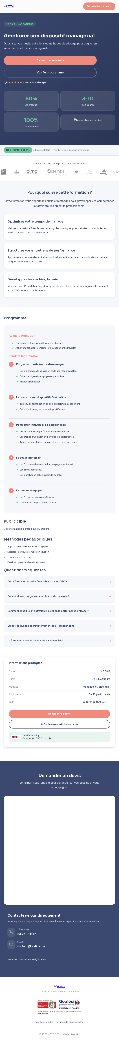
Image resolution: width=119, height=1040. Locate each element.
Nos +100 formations (18, 150)
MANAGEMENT (43, 150)
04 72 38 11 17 (26, 934)
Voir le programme (50, 72)
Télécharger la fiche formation (61, 724)
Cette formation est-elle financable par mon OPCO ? (38, 581)
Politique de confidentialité (70, 1022)
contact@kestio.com (31, 946)
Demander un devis (99, 6)
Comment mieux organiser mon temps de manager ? (38, 596)
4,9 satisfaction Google (25, 82)
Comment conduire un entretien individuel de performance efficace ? (48, 610)
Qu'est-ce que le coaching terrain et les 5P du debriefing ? (42, 625)
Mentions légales (44, 1022)
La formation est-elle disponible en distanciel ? (35, 640)
